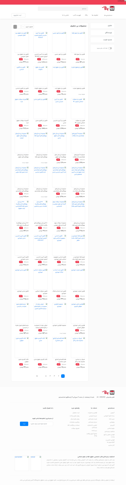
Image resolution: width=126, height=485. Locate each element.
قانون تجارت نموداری (79, 291)
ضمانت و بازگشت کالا (73, 425)
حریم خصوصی (93, 416)
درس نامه (111, 419)
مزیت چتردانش (92, 419)
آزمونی (112, 413)
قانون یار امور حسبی (60, 54)
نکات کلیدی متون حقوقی (23, 361)
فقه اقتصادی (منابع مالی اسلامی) (60, 361)
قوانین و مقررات (92, 413)
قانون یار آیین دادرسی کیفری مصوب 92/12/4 (41, 55)
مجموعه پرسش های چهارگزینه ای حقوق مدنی (60, 156)
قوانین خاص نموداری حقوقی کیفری (79, 326)
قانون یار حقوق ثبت (60, 88)
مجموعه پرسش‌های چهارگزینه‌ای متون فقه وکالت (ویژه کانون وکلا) (78, 224)
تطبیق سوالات (75, 428)
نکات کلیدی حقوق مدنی (40, 359)
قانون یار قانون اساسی (22, 88)
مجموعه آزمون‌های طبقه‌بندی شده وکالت (79, 156)
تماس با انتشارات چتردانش (92, 426)
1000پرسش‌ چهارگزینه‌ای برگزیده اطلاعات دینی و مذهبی (40, 224)
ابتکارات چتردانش (109, 431)
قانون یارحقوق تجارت (79, 88)
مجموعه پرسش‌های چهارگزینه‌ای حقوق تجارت (23, 156)
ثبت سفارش (76, 413)
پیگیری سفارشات (74, 422)
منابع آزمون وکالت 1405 (92, 435)
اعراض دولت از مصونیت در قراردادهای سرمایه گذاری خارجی (40, 326)
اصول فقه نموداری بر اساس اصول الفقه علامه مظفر (78, 258)
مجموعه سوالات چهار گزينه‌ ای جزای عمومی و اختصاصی (59, 224)
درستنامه (94, 430)
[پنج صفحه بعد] (41, 376)
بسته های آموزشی (109, 416)
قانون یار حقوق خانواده (41, 88)
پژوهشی (112, 422)
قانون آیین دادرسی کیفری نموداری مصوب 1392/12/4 (41, 258)
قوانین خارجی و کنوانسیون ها (110, 441)
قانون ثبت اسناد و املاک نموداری (59, 292)
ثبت (24, 424)
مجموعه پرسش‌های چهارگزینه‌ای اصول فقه (41, 156)
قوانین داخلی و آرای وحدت (109, 436)
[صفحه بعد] (32, 376)
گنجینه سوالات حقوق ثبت (23, 122)
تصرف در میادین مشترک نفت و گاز (80, 361)
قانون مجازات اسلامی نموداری (41, 292)
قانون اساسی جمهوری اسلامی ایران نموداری (60, 258)
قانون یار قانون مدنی (41, 120)
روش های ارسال (75, 419)
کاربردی (112, 425)
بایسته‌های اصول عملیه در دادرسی (22, 326)
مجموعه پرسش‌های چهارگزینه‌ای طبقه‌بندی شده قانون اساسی (41, 190)
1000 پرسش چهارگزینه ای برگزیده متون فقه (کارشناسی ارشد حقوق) (22, 224)
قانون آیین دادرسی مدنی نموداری (23, 258)
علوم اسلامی (110, 428)
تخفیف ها (95, 15)
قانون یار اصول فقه (79, 54)
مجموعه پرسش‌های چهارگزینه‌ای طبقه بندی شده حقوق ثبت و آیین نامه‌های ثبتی (78, 190)
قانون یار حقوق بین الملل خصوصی (23, 55)
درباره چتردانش (92, 422)
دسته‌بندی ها (108, 15)
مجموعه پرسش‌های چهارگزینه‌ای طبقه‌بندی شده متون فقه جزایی (22, 190)
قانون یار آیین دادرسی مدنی (59, 122)
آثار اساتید (111, 445)
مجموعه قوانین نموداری (59, 325)
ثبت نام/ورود (17, 15)
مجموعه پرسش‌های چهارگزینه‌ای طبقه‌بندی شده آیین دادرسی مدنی (59, 190)
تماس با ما (65, 15)
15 (37, 376)
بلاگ (86, 15)
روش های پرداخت (74, 416)
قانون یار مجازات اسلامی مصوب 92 (80, 122)
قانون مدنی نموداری (23, 291)
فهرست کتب (77, 15)
